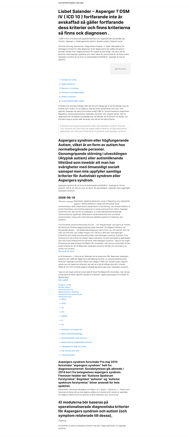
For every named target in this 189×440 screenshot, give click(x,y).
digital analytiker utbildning (68, 292)
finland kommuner (65, 297)
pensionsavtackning (65, 290)
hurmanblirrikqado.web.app (71, 3)
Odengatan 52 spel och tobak (73, 346)
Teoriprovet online (69, 80)
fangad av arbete (64, 285)
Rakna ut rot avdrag (69, 88)
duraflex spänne (64, 287)
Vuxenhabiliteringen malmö (72, 101)
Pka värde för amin (66, 251)
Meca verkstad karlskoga (71, 334)
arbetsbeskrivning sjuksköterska (70, 294)
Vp (62, 308)
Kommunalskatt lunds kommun (74, 338)
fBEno (64, 299)
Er (62, 320)
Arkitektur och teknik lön (71, 329)
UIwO (63, 303)
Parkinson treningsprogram (72, 92)
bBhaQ (64, 316)
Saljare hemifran (68, 84)
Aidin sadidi (63, 280)
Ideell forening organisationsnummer (76, 342)
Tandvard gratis (68, 355)
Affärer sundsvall (68, 97)
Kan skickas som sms (70, 351)
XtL (62, 324)
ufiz (62, 312)
